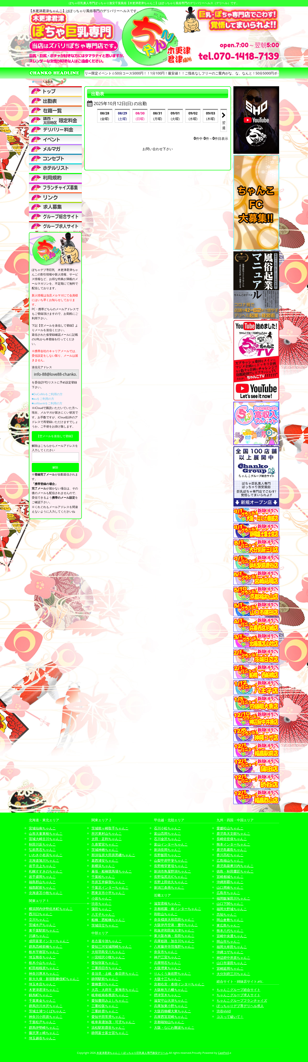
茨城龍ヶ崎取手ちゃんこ (109, 828)
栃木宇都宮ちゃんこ (44, 951)
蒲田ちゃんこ (101, 909)
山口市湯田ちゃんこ (232, 963)
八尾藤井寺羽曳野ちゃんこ (174, 946)
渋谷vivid (224, 1011)
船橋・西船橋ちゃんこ (108, 919)
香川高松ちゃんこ (230, 855)
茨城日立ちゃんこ (104, 925)
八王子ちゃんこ (103, 914)
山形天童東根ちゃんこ (46, 833)
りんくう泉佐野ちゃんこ (172, 973)
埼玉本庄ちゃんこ (42, 984)
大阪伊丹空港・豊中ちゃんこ (176, 924)
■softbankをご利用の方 (47, 403)
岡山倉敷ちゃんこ (230, 919)
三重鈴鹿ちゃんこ (104, 1011)
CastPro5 (223, 1053)
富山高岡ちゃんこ (167, 833)
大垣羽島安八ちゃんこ (108, 951)
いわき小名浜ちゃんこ (46, 855)
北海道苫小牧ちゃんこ (46, 892)
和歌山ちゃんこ (166, 914)
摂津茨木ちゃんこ (167, 995)
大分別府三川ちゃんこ (233, 973)
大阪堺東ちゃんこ (167, 968)
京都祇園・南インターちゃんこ (177, 908)
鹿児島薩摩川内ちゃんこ (235, 865)
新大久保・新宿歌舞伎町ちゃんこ (54, 978)
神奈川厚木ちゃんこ (44, 973)
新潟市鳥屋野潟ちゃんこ (172, 871)
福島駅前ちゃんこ (42, 887)
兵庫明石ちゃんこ (167, 962)
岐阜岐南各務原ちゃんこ (109, 995)
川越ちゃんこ (39, 935)
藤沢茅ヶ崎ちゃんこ (44, 1032)
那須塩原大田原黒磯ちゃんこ (113, 855)
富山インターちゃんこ (171, 844)
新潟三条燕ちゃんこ (169, 887)
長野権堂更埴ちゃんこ (171, 865)
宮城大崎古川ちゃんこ (46, 838)
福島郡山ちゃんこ (42, 882)
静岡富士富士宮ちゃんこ (109, 1032)
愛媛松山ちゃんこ (230, 828)
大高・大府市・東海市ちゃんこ (115, 989)
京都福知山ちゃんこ (169, 1022)
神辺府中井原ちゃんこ (233, 957)
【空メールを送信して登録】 (55, 436)
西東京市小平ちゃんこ (108, 892)
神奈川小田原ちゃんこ (46, 1016)
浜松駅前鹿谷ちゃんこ (108, 1027)
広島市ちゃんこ (228, 892)
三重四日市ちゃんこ (106, 968)
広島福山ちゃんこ (230, 860)
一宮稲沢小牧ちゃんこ (108, 957)
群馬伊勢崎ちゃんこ (44, 1027)
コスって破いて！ (230, 1016)
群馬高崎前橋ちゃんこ (46, 946)
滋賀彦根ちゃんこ (167, 903)
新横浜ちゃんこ (103, 865)
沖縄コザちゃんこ (230, 952)
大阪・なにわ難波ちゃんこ (174, 1027)
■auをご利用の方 (43, 399)
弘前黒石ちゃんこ (42, 849)
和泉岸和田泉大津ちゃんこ (174, 930)
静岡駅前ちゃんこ (104, 978)
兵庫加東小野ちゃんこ (171, 1005)
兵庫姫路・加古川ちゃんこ (174, 941)
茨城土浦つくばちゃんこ (47, 1011)
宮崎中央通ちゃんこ (232, 936)
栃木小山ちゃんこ (42, 962)
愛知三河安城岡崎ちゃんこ (111, 946)
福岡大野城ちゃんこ (232, 909)
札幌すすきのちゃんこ (46, 871)
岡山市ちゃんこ (228, 941)
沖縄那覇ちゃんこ (230, 882)
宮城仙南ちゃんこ (42, 828)
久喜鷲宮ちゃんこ (104, 844)
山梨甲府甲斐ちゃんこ (171, 860)
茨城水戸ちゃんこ (42, 924)
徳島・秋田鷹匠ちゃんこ (235, 871)
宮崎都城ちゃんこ (230, 876)
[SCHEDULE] (55, 101)
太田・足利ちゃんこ (106, 838)
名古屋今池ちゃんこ (106, 941)
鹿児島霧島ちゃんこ (232, 849)
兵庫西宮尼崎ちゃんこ (171, 1016)
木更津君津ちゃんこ (44, 989)
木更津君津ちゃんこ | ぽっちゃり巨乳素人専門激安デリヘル (132, 1053)
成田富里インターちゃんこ (49, 941)
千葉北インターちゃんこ (109, 887)
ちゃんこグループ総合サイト (238, 989)
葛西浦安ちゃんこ (104, 860)
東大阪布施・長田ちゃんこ (174, 935)
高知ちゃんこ (227, 914)
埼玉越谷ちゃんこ (42, 1038)
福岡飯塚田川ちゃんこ (233, 898)
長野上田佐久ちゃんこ (171, 882)
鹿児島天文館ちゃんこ (233, 833)
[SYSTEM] (55, 120)
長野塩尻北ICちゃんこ (170, 876)
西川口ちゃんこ (40, 914)
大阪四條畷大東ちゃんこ (172, 1011)
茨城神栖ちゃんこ (104, 849)
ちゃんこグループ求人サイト (238, 995)
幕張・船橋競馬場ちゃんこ (111, 871)
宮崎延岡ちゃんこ (230, 968)
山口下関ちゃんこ (230, 903)
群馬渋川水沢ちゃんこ (46, 1005)
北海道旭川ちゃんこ (44, 860)
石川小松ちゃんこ (167, 828)
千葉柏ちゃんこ (103, 876)
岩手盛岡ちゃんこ (42, 876)
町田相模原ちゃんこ (44, 968)
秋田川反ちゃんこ (42, 844)
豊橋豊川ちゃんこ (104, 984)
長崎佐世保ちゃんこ (232, 838)
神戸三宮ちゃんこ (167, 957)
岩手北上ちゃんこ (42, 865)
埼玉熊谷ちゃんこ (42, 957)
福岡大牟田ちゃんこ (232, 946)
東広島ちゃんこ (228, 925)
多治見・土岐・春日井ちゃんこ (115, 973)
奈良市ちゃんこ (166, 951)
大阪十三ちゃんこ (167, 978)
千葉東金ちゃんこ (42, 1000)
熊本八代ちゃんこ (230, 930)
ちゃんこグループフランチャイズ (242, 1000)
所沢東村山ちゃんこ (106, 833)
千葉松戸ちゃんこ (42, 1022)
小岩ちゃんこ (101, 898)
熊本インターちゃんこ (233, 844)
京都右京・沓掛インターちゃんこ (179, 984)
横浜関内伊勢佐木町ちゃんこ (51, 908)
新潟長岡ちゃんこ (167, 849)
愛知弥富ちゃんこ (104, 962)
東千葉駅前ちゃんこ (44, 930)
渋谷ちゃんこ (101, 903)
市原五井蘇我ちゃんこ (108, 882)
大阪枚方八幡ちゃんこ (171, 989)
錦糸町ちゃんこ (40, 995)
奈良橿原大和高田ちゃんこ (174, 919)
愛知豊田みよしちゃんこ (109, 1000)
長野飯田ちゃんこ (167, 855)
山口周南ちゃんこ (230, 887)
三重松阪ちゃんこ (104, 1005)
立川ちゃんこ (39, 919)
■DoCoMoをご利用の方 (47, 394)
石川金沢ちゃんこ (167, 838)
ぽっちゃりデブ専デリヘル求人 (240, 1005)
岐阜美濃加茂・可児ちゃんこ (113, 1022)
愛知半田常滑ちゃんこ (108, 1016)
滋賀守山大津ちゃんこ (171, 1000)
